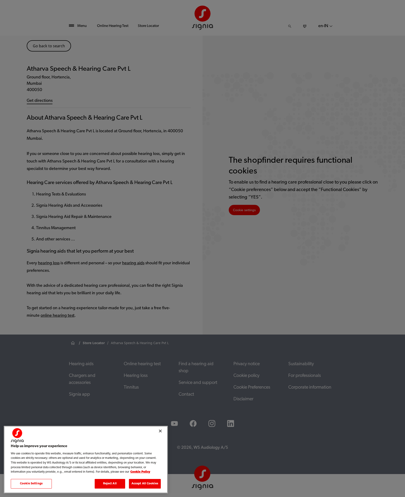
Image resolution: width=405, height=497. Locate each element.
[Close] (160, 431)
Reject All (110, 483)
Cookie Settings (31, 483)
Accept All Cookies (144, 483)
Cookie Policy (140, 471)
